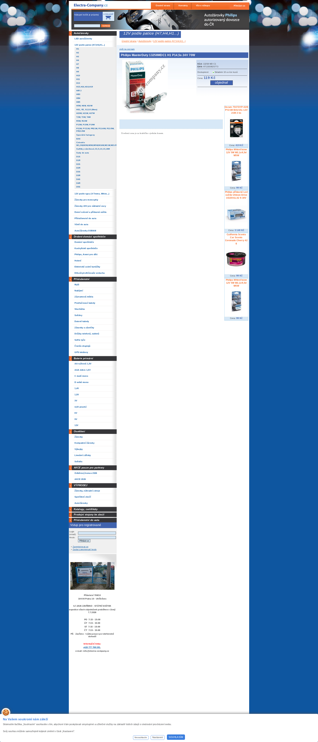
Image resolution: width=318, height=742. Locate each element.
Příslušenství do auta (86, 520)
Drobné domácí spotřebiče (89, 236)
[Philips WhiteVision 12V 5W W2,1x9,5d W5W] (236, 181)
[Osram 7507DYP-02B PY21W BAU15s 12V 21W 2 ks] (236, 139)
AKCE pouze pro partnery (89, 467)
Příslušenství (81, 279)
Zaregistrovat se (80, 547)
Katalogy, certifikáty (86, 509)
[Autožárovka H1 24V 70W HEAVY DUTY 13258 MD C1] (146, 112)
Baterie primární (83, 358)
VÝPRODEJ (80, 485)
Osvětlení (79, 431)
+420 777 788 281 (91, 647)
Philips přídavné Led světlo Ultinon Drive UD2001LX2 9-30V (236, 195)
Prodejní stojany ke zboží (89, 514)
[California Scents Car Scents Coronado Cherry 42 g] (236, 268)
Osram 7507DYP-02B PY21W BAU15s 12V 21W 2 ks (236, 110)
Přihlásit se (239, 6)
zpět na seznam (127, 49)
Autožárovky (81, 33)
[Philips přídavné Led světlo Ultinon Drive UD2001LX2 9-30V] (236, 221)
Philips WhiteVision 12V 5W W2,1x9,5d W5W (236, 152)
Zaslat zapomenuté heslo (85, 549)
